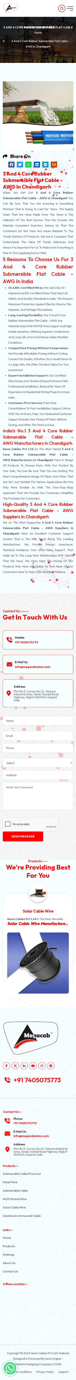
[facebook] (6, 1065)
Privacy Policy (45, 1372)
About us (9, 1263)
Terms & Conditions (20, 1372)
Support (63, 1372)
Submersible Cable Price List (22, 1174)
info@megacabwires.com (32, 666)
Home (38, 32)
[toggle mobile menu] (70, 8)
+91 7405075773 (26, 642)
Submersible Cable (15, 1190)
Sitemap (8, 1254)
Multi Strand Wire (15, 1199)
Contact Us (10, 1271)
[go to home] (12, 8)
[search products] (61, 8)
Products (9, 1246)
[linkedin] (24, 1065)
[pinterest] (50, 1065)
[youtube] (33, 1065)
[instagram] (42, 1065)
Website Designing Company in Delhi (38, 1364)
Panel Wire (10, 1182)
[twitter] (15, 1065)
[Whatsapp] (10, 1368)
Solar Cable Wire (14, 1207)
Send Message (22, 836)
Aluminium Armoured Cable (22, 1216)
